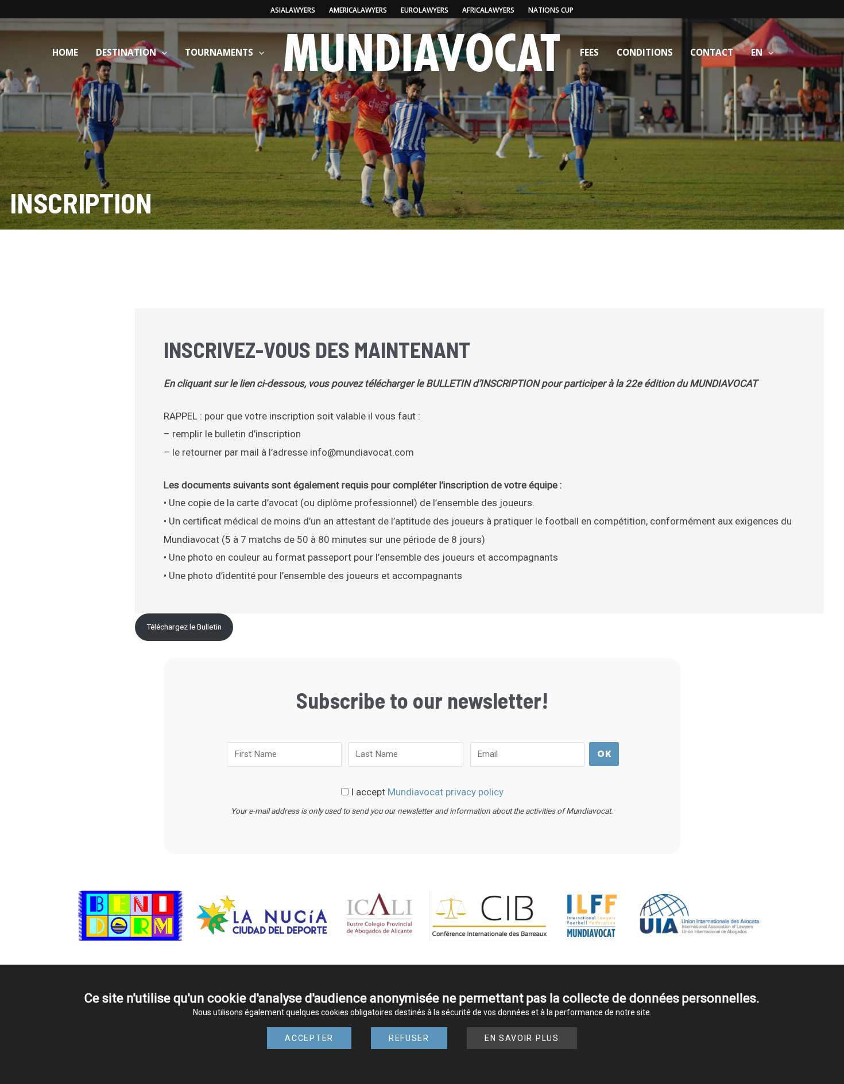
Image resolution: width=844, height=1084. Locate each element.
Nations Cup (551, 9)
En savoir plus (522, 1038)
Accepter (309, 1038)
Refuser (409, 1038)
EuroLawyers (424, 9)
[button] (161, 52)
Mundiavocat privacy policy (446, 792)
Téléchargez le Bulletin (184, 626)
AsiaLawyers (292, 9)
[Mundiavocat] (422, 51)
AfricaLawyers (488, 9)
